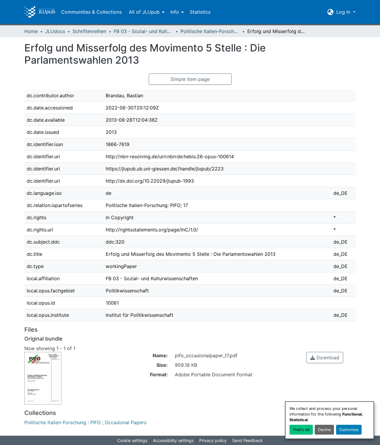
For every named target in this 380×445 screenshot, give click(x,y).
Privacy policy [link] (213, 440)
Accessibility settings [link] (173, 440)
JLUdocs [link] (55, 31)
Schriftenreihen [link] (89, 31)
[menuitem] (146, 12)
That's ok (301, 429)
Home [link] (31, 31)
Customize (348, 429)
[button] (39, 12)
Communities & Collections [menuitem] (91, 12)
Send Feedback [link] (247, 440)
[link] (324, 357)
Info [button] (174, 12)
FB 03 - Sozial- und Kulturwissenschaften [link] (143, 31)
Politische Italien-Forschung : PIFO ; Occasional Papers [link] (210, 31)
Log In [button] (344, 12)
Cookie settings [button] (132, 440)
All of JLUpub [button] (144, 12)
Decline (324, 429)
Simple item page (190, 79)
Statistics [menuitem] (200, 12)
